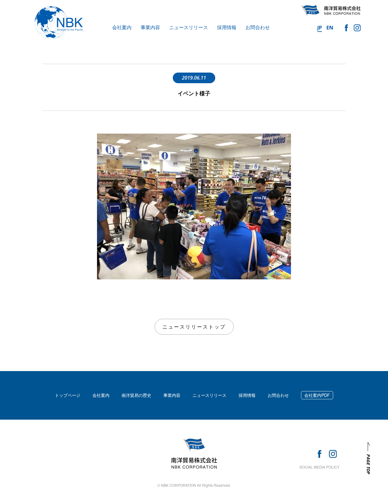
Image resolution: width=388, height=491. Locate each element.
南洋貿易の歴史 (136, 395)
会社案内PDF (317, 395)
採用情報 (226, 27)
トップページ (67, 395)
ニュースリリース (188, 27)
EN (329, 27)
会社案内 (122, 27)
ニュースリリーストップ (194, 326)
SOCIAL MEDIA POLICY (319, 466)
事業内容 (150, 27)
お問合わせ (258, 27)
